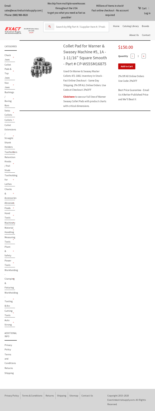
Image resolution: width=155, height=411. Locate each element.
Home (116, 26)
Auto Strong (8, 322)
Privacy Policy (12, 395)
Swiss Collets (8, 112)
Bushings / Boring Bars (8, 99)
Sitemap (73, 395)
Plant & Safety (8, 251)
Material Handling (8, 230)
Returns (9, 368)
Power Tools (8, 262)
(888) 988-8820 (20, 15)
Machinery (8, 222)
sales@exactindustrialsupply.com (23, 10)
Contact (146, 34)
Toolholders (8, 152)
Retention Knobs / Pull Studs (8, 164)
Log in (147, 13)
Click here (69, 96)
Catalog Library (131, 26)
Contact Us (87, 395)
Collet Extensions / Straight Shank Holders (8, 136)
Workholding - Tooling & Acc (8, 299)
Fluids (8, 208)
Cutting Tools (8, 313)
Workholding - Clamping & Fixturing (8, 279)
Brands (145, 26)
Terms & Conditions (32, 395)
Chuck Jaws (8, 57)
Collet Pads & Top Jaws (8, 71)
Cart (144, 8)
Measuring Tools (8, 239)
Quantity (123, 56)
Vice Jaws (7, 85)
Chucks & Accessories (8, 193)
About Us (134, 34)
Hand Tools (7, 215)
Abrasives (8, 202)
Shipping (9, 373)
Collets (8, 119)
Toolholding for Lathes (8, 180)
